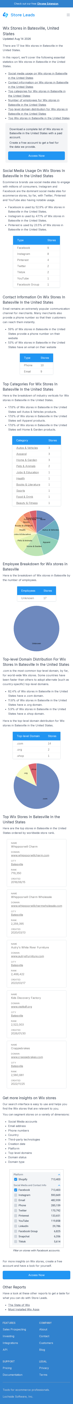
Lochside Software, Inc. (18, 1396)
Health (20, 478)
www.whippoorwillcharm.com (30, 855)
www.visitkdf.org (21, 1006)
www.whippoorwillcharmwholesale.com (36, 905)
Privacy (44, 1368)
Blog (42, 1349)
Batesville (17, 864)
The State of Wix (19, 1305)
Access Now (36, 155)
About (43, 1329)
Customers (46, 1343)
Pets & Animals (25, 466)
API (5, 1349)
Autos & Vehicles (27, 447)
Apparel (21, 454)
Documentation (12, 1374)
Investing (8, 1336)
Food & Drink (24, 496)
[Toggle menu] (68, 15)
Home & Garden (26, 460)
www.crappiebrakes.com (27, 1057)
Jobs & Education (27, 472)
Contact (44, 1336)
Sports (20, 490)
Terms (43, 1374)
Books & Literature (28, 484)
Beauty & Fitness (27, 503)
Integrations (10, 1343)
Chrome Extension (47, 3)
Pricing (7, 1368)
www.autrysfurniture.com (27, 956)
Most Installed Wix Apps (23, 1309)
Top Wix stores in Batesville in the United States (39, 118)
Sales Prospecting (14, 1329)
